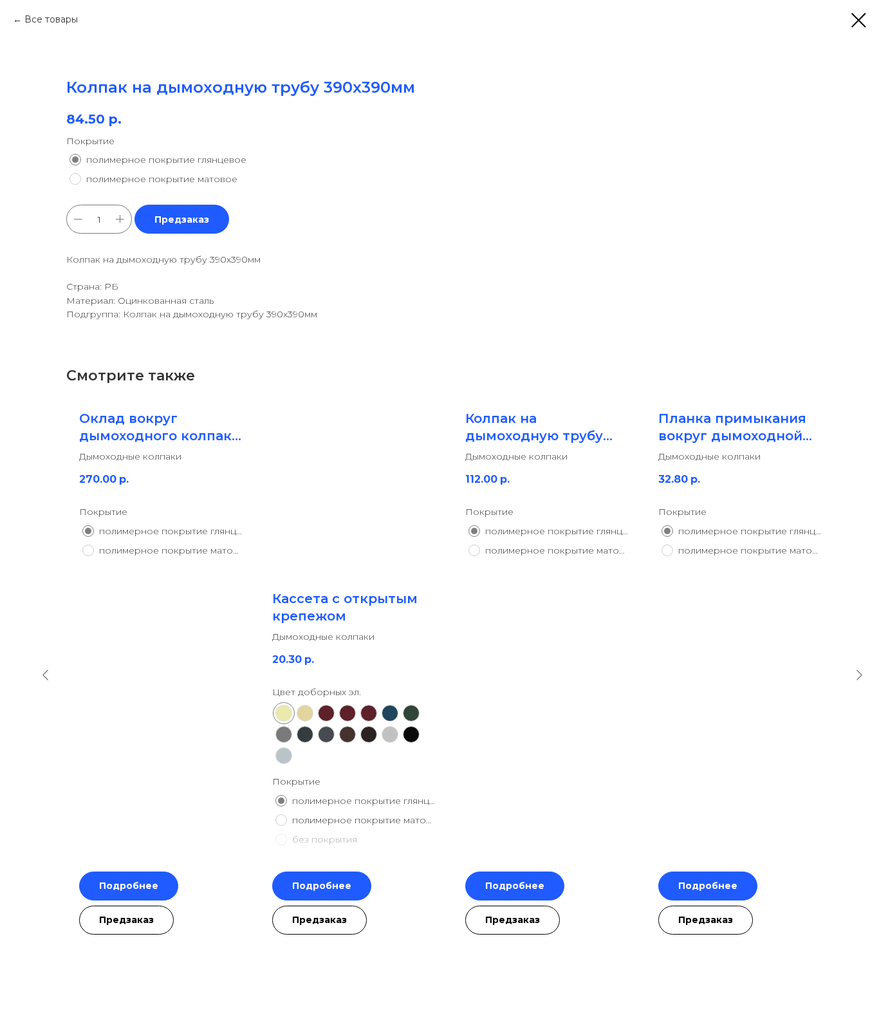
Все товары (51, 19)
